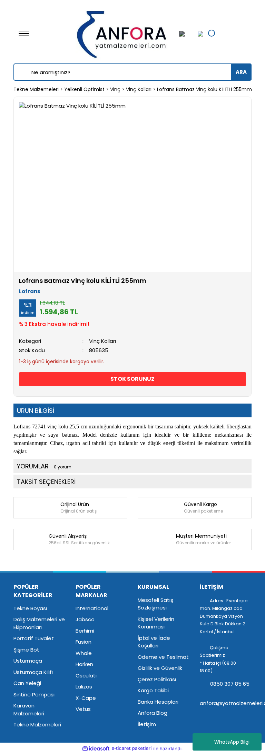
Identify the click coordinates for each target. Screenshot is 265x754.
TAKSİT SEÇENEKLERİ (46, 481)
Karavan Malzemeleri (28, 709)
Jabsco (85, 619)
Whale (84, 653)
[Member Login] (186, 34)
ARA (241, 72)
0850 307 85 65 (229, 683)
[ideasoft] (96, 749)
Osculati (86, 675)
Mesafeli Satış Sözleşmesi (155, 604)
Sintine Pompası (34, 694)
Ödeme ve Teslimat (163, 657)
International (92, 608)
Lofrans (29, 291)
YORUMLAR (44, 466)
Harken (84, 664)
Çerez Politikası (157, 679)
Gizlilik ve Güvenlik (160, 668)
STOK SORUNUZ (132, 379)
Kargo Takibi (153, 690)
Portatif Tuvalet (33, 638)
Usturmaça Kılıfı (33, 672)
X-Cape (86, 698)
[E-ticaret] (131, 749)
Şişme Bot (26, 649)
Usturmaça (27, 660)
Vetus (83, 709)
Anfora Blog (152, 712)
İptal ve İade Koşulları (154, 641)
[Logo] (122, 33)
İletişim (147, 724)
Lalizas (84, 686)
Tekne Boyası (30, 608)
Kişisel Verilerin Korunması (156, 623)
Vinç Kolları (102, 341)
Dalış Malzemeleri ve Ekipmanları (39, 623)
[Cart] (198, 34)
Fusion (83, 641)
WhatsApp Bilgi (231, 741)
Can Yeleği (27, 683)
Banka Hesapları (158, 701)
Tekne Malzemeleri (37, 724)
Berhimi (85, 630)
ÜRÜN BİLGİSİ (35, 410)
